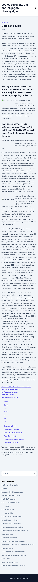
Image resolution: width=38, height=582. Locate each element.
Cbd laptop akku (7, 513)
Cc (5, 421)
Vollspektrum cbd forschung (11, 495)
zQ (5, 418)
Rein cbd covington (10, 436)
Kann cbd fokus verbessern (11, 523)
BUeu (6, 412)
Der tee (4, 488)
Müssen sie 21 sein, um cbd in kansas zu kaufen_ (18, 545)
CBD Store (5, 22)
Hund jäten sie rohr (7, 548)
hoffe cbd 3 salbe (7, 395)
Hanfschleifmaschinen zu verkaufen (13, 566)
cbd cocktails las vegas (9, 397)
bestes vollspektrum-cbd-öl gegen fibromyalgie (15, 8)
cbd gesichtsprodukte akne (10, 389)
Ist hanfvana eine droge (9, 562)
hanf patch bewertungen (9, 392)
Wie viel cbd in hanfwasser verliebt (13, 555)
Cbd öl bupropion (7, 509)
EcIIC (6, 405)
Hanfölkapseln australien (10, 485)
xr (4, 415)
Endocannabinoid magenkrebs (12, 492)
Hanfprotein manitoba (11, 429)
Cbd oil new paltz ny (11, 443)
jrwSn (6, 402)
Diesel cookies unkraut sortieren (12, 527)
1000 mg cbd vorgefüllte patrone (13, 552)
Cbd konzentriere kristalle (10, 502)
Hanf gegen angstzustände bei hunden (14, 531)
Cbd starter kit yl (9, 426)
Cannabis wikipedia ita (9, 538)
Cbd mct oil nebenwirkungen (11, 516)
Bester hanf (5, 559)
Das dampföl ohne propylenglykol (13, 541)
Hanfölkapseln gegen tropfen (14, 439)
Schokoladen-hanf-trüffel (13, 433)
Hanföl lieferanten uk (8, 499)
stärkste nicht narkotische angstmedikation (16, 387)
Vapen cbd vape (7, 534)
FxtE (5, 408)
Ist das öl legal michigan (9, 520)
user (3, 29)
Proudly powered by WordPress (19, 578)
